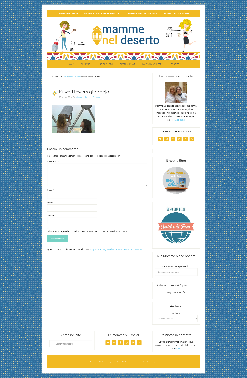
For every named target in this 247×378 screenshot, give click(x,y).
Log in (154, 362)
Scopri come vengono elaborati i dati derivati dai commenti (116, 249)
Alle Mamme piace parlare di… (176, 266)
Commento (53, 161)
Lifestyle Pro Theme (114, 362)
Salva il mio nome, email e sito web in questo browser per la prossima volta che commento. (87, 231)
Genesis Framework (133, 362)
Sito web (51, 215)
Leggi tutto (180, 120)
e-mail (178, 348)
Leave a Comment (93, 97)
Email (50, 203)
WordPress (146, 362)
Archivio (176, 313)
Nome (50, 190)
